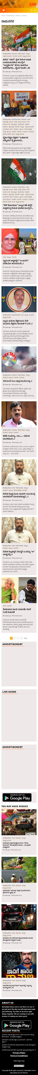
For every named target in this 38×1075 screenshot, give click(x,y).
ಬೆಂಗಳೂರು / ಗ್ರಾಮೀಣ (18, 129)
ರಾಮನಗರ (14, 56)
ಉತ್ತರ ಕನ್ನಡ (5, 122)
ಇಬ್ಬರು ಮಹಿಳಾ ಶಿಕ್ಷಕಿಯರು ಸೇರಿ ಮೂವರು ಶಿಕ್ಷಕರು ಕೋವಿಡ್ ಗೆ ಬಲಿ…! (17, 322)
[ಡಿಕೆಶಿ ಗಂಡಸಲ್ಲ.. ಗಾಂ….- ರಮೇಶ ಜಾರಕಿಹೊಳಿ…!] (19, 414)
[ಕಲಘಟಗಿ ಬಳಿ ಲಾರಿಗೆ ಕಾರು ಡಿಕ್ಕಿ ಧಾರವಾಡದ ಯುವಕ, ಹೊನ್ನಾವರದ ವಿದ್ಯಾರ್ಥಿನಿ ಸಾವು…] (19, 917)
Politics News (21, 53)
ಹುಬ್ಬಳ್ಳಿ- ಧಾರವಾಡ (26, 56)
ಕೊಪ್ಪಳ (19, 122)
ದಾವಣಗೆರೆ (17, 126)
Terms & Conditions (19, 1056)
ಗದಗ (28, 122)
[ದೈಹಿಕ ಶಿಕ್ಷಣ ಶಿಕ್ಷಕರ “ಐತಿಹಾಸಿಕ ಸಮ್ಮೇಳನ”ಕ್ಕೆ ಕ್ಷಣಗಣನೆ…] (19, 104)
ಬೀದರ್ (11, 129)
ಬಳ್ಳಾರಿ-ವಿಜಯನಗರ (7, 56)
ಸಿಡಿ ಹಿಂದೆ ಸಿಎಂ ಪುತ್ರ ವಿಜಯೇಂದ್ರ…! (17, 381)
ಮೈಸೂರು (9, 131)
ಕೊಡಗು (15, 122)
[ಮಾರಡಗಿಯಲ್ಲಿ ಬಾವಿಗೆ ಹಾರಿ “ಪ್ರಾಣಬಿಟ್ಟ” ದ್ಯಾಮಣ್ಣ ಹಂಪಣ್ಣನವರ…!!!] (19, 965)
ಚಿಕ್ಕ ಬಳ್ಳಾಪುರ (14, 124)
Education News (16, 119)
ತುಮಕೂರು (5, 126)
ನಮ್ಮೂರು (28, 53)
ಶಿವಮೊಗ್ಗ (5, 134)
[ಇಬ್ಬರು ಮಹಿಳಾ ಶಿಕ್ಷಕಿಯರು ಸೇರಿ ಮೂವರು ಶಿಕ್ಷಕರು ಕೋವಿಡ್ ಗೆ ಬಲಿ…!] (19, 299)
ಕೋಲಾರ (24, 122)
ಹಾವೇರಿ (20, 56)
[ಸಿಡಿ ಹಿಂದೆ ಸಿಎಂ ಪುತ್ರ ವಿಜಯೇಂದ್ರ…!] (19, 359)
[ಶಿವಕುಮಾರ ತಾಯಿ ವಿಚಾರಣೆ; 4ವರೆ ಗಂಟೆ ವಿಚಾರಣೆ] (19, 590)
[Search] (35, 10)
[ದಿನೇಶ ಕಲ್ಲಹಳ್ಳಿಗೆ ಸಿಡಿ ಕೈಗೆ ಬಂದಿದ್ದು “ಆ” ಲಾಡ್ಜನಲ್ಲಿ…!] (19, 530)
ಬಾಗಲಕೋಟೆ (6, 129)
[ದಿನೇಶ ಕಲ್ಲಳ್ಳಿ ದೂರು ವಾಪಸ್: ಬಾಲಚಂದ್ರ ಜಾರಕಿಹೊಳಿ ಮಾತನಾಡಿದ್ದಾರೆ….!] (19, 472)
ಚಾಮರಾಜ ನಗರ (6, 124)
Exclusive (14, 53)
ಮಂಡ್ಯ (4, 131)
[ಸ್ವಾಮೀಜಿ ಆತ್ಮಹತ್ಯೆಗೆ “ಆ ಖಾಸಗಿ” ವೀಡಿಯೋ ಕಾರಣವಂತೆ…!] (19, 241)
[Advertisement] (19, 666)
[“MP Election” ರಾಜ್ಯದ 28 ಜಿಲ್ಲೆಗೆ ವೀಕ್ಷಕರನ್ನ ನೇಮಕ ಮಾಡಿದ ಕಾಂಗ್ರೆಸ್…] (19, 171)
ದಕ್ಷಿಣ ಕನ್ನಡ (11, 126)
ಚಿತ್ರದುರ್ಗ (27, 124)
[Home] (4, 10)
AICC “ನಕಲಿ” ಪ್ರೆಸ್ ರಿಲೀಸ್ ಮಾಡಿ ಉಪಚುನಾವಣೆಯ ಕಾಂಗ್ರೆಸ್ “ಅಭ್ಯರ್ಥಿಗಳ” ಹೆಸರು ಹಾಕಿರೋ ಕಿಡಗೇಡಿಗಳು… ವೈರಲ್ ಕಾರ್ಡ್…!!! (17, 63)
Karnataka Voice (17, 71)
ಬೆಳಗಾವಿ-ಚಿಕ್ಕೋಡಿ (28, 129)
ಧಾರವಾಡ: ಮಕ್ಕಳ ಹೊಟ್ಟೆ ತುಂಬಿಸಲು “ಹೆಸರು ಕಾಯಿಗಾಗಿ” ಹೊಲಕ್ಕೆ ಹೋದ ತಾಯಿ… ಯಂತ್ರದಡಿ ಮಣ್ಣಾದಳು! (17, 845)
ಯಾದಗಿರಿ (14, 131)
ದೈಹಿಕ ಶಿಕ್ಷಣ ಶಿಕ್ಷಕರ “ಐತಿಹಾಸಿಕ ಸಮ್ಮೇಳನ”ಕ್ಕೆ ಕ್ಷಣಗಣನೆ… (15, 139)
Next (25, 638)
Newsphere (14, 1073)
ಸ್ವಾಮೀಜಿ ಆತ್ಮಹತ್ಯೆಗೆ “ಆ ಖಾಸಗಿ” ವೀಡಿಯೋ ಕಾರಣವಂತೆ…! (16, 262)
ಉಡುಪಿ (29, 119)
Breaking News (7, 53)
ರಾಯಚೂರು (25, 131)
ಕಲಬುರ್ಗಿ (11, 122)
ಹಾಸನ (13, 134)
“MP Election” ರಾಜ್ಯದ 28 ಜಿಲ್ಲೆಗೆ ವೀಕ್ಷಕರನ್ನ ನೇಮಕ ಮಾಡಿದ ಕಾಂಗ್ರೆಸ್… (18, 206)
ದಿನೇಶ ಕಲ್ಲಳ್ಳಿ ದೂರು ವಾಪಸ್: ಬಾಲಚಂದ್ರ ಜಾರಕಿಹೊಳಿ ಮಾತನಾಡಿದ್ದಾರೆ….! (19, 495)
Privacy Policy (19, 1053)
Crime (4, 257)
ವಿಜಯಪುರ (31, 131)
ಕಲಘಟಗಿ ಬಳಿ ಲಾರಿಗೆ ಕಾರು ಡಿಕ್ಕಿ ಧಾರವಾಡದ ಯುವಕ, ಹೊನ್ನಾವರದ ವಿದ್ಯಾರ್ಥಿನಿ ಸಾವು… (18, 939)
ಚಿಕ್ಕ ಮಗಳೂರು (21, 124)
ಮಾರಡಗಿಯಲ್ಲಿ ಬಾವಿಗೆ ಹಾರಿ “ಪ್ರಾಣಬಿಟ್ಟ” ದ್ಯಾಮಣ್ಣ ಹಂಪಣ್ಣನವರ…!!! (19, 1050)
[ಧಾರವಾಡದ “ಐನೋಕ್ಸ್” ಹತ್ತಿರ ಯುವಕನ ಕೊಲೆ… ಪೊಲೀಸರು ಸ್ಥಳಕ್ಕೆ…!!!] (19, 870)
